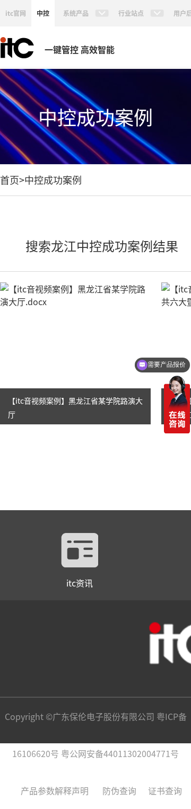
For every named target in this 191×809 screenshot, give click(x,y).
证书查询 (165, 790)
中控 (43, 12)
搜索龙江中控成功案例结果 (101, 245)
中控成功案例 (53, 179)
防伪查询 (119, 790)
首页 (9, 179)
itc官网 (15, 12)
